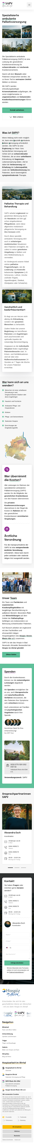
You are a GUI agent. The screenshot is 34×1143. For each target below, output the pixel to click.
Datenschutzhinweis (8, 1140)
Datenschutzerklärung (16, 972)
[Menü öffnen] (29, 4)
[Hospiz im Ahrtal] (7, 5)
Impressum (17, 1140)
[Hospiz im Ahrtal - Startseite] (11, 992)
